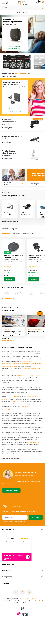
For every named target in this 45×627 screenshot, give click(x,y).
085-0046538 (7, 495)
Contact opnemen (11, 490)
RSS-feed (35, 599)
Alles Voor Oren (25, 599)
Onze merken (7, 298)
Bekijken (9, 279)
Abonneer (35, 517)
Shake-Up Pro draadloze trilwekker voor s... (13, 256)
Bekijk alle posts (8, 341)
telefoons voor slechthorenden (23, 364)
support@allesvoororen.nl (11, 497)
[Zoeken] (42, 8)
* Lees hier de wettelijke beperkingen (13, 521)
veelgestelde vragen (34, 442)
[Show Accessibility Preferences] (40, 313)
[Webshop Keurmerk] (22, 614)
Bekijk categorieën (9, 221)
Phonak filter (16, 397)
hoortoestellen (18, 401)
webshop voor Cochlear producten (29, 375)
